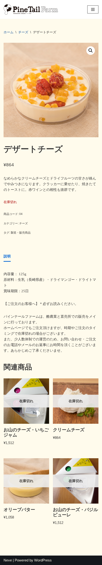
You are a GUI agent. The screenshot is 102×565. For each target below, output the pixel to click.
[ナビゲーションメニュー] (92, 9)
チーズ (23, 32)
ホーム (9, 32)
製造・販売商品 (21, 232)
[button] (90, 50)
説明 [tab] (7, 256)
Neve (8, 560)
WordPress (43, 560)
